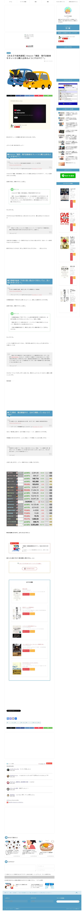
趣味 (48, 1)
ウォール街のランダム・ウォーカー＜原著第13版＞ (33, 644)
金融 (35, 1)
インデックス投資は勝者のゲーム (29, 626)
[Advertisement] (29, 19)
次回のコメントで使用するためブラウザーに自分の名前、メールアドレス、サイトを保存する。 (28, 874)
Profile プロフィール (61, 1)
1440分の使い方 (72, 189)
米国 (39, 722)
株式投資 (35, 722)
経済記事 (8, 53)
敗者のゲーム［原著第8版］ (28, 607)
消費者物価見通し (15, 357)
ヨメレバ (29, 590)
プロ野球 (23, 722)
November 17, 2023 (37, 168)
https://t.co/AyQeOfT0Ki (15, 165)
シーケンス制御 (23, 1)
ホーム (11, 1)
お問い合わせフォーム (73, 1)
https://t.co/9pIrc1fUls (15, 423)
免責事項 (17, 908)
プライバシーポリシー (10, 908)
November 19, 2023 (38, 426)
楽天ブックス (26, 594)
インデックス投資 (10, 722)
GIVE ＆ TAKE (72, 214)
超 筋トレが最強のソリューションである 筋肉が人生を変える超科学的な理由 (72, 240)
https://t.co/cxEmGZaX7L (15, 291)
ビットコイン (17, 722)
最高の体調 (25, 588)
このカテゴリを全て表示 (68, 100)
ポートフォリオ (29, 722)
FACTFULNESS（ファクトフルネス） (30, 662)
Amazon (32, 594)
